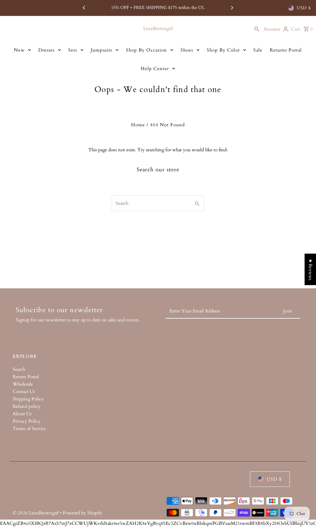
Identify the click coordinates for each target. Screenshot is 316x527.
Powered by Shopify (82, 513)
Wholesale (23, 384)
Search (19, 369)
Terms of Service (29, 428)
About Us (22, 414)
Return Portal (26, 377)
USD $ (304, 8)
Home (138, 125)
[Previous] (84, 7)
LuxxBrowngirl (158, 28)
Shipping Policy (28, 399)
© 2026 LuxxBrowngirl (36, 513)
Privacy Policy (27, 421)
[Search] (257, 28)
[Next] (231, 7)
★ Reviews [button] (310, 269)
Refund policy (26, 406)
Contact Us (24, 391)
